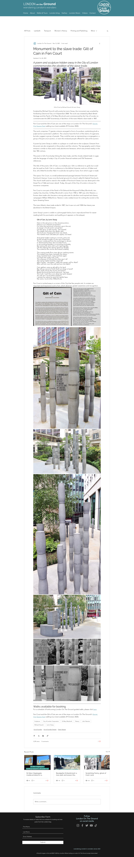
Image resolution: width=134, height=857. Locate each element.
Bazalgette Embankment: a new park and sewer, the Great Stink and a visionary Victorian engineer (66, 774)
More (93, 31)
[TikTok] (96, 825)
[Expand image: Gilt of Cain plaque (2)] (86, 306)
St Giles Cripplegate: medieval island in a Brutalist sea (34, 774)
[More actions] (100, 43)
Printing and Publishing (79, 31)
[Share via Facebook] (34, 736)
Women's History (61, 31)
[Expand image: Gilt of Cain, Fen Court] (67, 378)
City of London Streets (50, 729)
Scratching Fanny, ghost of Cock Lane (96, 774)
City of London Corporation (51, 721)
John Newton (86, 721)
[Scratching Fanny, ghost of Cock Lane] (96, 762)
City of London (38, 729)
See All (108, 751)
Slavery (77, 721)
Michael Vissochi (39, 725)
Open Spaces (62, 729)
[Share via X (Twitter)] (38, 736)
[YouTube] (91, 825)
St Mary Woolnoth (67, 721)
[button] (107, 31)
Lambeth (37, 31)
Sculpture (37, 721)
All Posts (27, 31)
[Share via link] (47, 736)
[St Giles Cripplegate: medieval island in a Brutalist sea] (37, 762)
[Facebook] (82, 825)
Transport (47, 31)
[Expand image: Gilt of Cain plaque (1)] (52, 306)
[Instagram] (78, 825)
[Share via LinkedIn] (43, 736)
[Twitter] (87, 825)
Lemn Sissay (50, 725)
